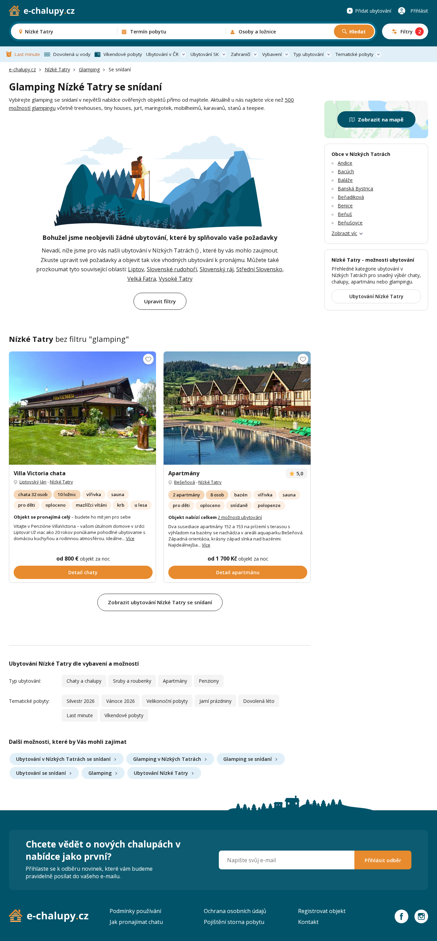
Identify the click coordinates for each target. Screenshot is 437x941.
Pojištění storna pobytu (234, 922)
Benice (345, 205)
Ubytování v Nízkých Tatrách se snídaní (63, 759)
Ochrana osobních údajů (235, 911)
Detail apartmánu (237, 572)
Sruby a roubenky (132, 681)
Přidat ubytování (373, 11)
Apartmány (175, 681)
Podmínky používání (135, 911)
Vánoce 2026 (120, 701)
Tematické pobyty (354, 54)
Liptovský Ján (32, 482)
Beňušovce (350, 222)
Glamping (89, 69)
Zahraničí (240, 54)
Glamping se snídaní (247, 759)
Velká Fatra (141, 279)
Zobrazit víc (344, 233)
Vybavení (272, 54)
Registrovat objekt (322, 911)
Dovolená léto (258, 701)
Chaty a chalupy (84, 681)
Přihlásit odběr (383, 860)
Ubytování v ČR (162, 54)
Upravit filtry (160, 301)
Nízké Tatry (57, 69)
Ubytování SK (205, 54)
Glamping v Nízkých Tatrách (167, 759)
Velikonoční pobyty (167, 701)
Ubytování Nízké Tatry (161, 773)
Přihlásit (419, 11)
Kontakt (308, 922)
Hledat (357, 31)
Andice (345, 163)
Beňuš (345, 214)
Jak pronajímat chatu (136, 922)
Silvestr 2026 (81, 701)
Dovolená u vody (71, 54)
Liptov (136, 269)
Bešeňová (184, 482)
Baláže (345, 180)
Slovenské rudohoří (172, 269)
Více (130, 538)
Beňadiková (351, 197)
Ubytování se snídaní (41, 773)
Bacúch (346, 171)
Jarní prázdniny (215, 701)
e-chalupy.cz (22, 69)
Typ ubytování (309, 54)
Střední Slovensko (259, 269)
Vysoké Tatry (176, 279)
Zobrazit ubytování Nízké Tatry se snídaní (160, 602)
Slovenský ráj (217, 269)
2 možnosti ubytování (240, 517)
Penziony (209, 681)
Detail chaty (83, 572)
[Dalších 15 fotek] (237, 408)
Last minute (27, 54)
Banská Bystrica (355, 188)
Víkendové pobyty (122, 54)
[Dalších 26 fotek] (82, 408)
